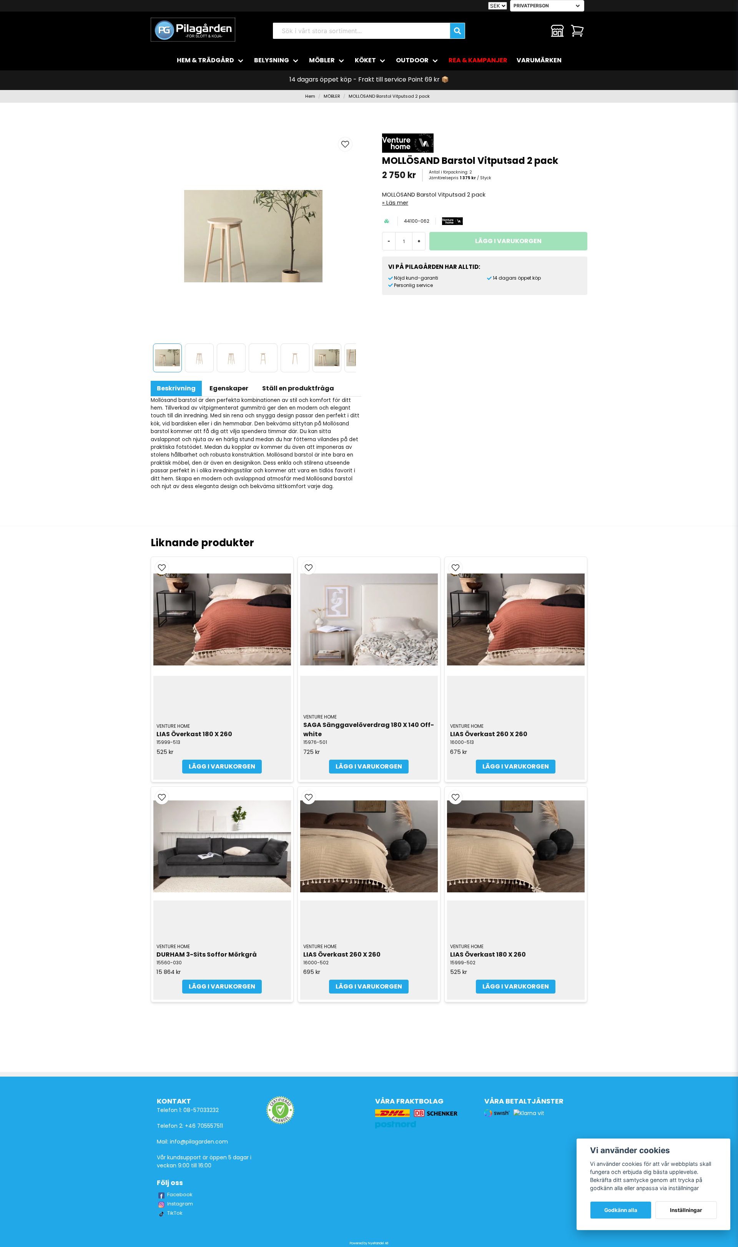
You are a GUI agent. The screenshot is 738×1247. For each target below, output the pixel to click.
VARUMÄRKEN (539, 60)
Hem (310, 96)
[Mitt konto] (557, 30)
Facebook (180, 1194)
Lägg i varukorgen (222, 766)
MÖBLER (322, 60)
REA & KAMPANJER (478, 60)
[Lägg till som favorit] (537, 30)
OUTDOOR (412, 60)
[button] (345, 144)
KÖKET (365, 60)
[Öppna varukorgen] (577, 30)
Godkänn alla (620, 1210)
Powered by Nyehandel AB (369, 1243)
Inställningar (686, 1210)
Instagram (180, 1203)
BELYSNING (271, 60)
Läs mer (397, 203)
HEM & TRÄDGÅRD (205, 60)
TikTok (175, 1213)
